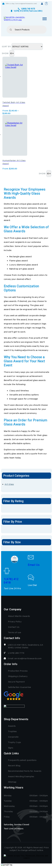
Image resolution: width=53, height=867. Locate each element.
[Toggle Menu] (44, 18)
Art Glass (9, 484)
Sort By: (7, 46)
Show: (5, 53)
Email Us (34, 564)
